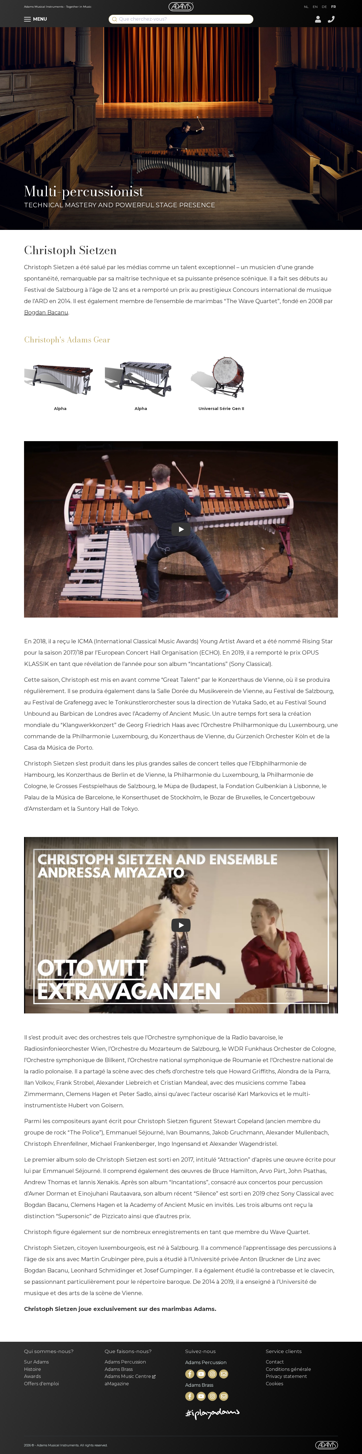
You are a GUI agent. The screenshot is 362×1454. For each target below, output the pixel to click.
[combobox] (181, 19)
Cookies (274, 1383)
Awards (32, 1376)
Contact (275, 1362)
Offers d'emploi (41, 1383)
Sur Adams (36, 1362)
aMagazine (117, 1383)
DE (324, 7)
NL (306, 7)
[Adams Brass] (190, 1396)
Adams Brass (119, 1369)
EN (315, 7)
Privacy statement (286, 1376)
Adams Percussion (125, 1362)
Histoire (32, 1369)
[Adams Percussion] (190, 1374)
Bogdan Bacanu (46, 312)
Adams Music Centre (128, 1376)
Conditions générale (288, 1369)
